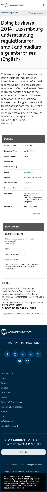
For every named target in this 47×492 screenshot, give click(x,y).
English (40, 13)
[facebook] (7, 354)
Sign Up (23, 452)
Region (7, 177)
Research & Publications (12, 406)
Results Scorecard (9, 426)
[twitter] (23, 354)
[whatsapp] (15, 354)
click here (20, 488)
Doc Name (8, 193)
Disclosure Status (11, 188)
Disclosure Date (10, 183)
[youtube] (20, 361)
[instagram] (38, 354)
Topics (4, 397)
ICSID (36, 342)
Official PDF (10, 243)
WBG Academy (7, 421)
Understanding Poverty (9, 13)
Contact (4, 387)
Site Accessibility (32, 471)
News (3, 378)
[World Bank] (23, 332)
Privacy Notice (18, 471)
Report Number (10, 156)
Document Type (10, 151)
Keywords (8, 206)
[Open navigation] (2, 5)
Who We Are (7, 373)
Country (7, 172)
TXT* (7, 249)
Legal (7, 471)
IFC (22, 342)
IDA (16, 342)
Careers (4, 383)
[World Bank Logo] (14, 5)
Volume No (8, 161)
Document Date (10, 146)
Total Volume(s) (10, 167)
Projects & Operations (11, 402)
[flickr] (27, 361)
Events (4, 411)
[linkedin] (30, 354)
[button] (44, 5)
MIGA (29, 342)
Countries (5, 392)
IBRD (10, 342)
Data (3, 416)
